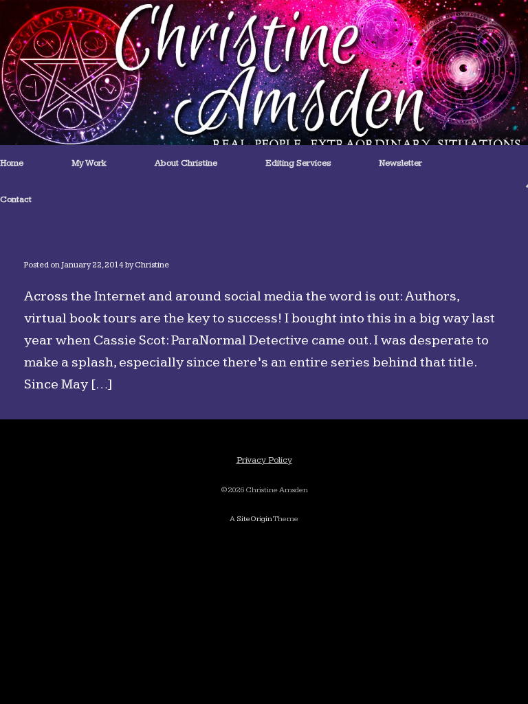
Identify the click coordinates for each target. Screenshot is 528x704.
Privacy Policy (264, 459)
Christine (152, 265)
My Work (89, 162)
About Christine (186, 162)
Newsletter (401, 162)
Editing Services (298, 162)
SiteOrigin (254, 518)
